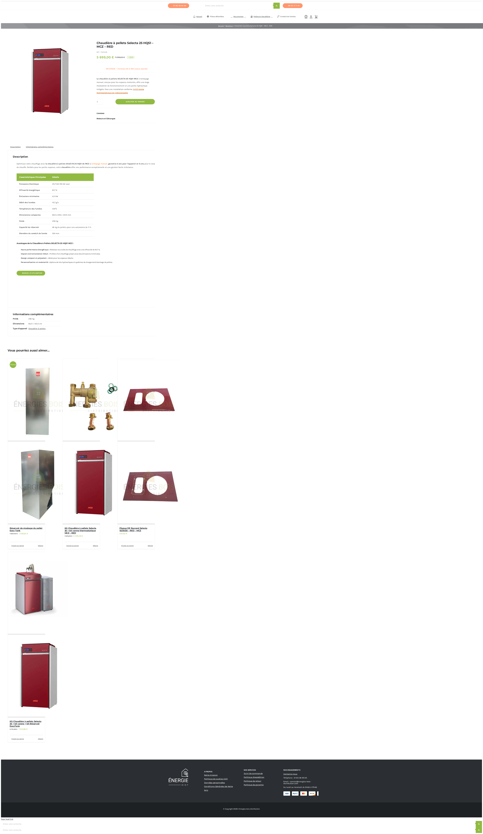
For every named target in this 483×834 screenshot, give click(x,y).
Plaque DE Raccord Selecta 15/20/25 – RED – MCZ (133, 529)
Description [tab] (15, 147)
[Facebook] (141, 128)
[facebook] (169, 792)
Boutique (229, 26)
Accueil (221, 26)
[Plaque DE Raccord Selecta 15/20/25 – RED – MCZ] (136, 442)
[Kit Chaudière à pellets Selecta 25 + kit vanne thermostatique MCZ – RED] (81, 442)
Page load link (7, 819)
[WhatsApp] (145, 128)
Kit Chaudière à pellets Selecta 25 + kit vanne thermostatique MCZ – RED (80, 530)
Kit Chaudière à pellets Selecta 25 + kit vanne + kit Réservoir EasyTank (25, 723)
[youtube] (183, 792)
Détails (40, 546)
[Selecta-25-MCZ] (50, 81)
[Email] (153, 128)
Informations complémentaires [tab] (39, 147)
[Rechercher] (276, 6)
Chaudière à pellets (37, 328)
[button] (126, 113)
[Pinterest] (149, 128)
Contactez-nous (290, 774)
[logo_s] (178, 13)
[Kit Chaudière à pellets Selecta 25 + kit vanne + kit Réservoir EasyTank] (26, 635)
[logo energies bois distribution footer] (186, 769)
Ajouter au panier (135, 102)
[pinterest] (173, 792)
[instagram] (178, 792)
